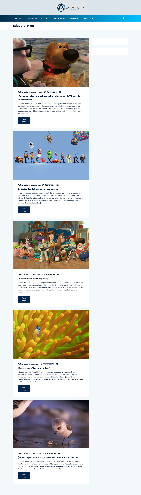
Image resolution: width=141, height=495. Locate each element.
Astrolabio (23, 92)
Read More (24, 120)
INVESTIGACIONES (59, 18)
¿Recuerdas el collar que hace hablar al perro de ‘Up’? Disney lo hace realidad (49, 98)
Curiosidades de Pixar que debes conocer (38, 189)
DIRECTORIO (88, 18)
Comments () (53, 92)
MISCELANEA (74, 18)
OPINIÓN (44, 18)
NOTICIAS (18, 18)
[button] (123, 18)
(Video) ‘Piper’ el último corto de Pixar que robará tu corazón (48, 457)
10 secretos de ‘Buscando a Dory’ (34, 368)
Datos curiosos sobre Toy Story (33, 278)
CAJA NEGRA (32, 18)
